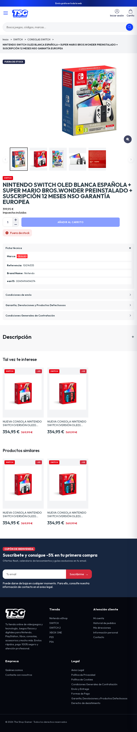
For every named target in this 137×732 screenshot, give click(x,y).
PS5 (51, 637)
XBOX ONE (55, 632)
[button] (130, 13)
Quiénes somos (14, 670)
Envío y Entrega (80, 689)
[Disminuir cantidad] (16, 224)
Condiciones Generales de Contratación (94, 684)
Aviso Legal (77, 670)
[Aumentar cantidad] (16, 220)
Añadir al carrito (71, 222)
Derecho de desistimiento (85, 703)
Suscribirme (79, 574)
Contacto (98, 637)
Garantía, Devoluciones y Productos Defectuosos (99, 698)
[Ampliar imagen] (128, 139)
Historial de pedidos (104, 623)
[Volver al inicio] (20, 13)
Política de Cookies (82, 679)
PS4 (51, 641)
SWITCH (54, 623)
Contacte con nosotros (18, 674)
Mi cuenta (98, 618)
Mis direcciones (102, 627)
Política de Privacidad (83, 674)
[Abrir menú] (6, 13)
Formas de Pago (80, 693)
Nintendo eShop (58, 618)
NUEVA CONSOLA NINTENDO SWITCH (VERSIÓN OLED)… (22, 423)
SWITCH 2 (55, 627)
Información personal (105, 632)
